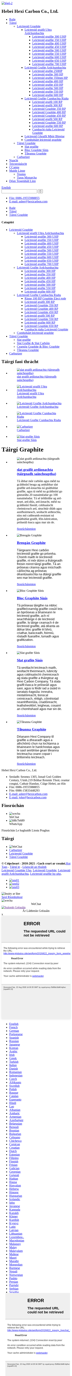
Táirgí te (15, 866)
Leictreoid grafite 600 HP (47, 95)
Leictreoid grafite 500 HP (47, 88)
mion (33, 528)
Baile (12, 19)
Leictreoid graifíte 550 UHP (49, 53)
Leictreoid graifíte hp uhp (45, 873)
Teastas (21, 174)
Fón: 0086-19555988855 (24, 198)
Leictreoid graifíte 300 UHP (49, 36)
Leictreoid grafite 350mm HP (50, 77)
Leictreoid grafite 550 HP (47, 91)
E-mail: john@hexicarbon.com (27, 797)
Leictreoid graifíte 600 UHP (49, 57)
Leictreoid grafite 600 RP (47, 126)
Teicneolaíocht (18, 163)
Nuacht (13, 160)
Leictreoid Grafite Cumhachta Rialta (47, 98)
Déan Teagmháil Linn (22, 181)
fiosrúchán (23, 528)
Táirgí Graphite (26, 143)
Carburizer (23, 157)
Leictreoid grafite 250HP (47, 71)
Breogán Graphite (31, 543)
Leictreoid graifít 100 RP (47, 102)
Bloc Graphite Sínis (36, 150)
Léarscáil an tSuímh (34, 866)
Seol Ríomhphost (12, 897)
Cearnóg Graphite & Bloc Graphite (38, 346)
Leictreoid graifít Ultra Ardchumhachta (38, 31)
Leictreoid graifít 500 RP (47, 119)
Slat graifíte (31, 146)
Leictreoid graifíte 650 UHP (49, 60)
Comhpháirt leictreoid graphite (43, 139)
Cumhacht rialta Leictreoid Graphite (46, 329)
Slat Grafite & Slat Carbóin (33, 343)
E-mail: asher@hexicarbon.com (28, 201)
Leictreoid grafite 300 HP (47, 74)
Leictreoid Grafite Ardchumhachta (45, 67)
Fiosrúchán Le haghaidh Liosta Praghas (26, 830)
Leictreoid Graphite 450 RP (49, 115)
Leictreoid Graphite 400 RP (49, 112)
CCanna (14, 167)
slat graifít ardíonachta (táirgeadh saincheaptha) (36, 472)
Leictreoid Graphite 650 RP (41, 326)
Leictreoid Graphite (29, 26)
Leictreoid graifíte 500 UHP (49, 50)
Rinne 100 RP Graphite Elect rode (45, 298)
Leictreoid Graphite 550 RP (49, 122)
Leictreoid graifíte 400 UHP (49, 43)
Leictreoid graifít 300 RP (47, 105)
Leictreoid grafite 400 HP (47, 81)
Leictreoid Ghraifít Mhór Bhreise (45, 136)
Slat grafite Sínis (27, 440)
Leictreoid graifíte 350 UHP (49, 40)
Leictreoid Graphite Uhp (16, 870)
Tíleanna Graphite (35, 153)
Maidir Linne (17, 170)
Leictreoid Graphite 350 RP (49, 108)
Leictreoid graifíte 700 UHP (49, 64)
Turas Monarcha (27, 177)
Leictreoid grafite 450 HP (47, 84)
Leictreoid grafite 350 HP (40, 274)
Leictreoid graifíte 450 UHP (49, 47)
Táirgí (13, 22)
